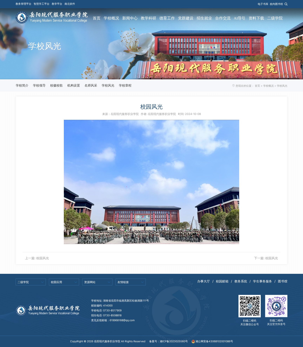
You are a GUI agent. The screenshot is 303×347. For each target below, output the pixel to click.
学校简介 (22, 85)
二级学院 (275, 18)
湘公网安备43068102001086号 (214, 341)
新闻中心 (130, 18)
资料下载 (256, 18)
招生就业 (204, 18)
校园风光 (42, 258)
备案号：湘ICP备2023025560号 (168, 341)
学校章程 (125, 85)
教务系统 (240, 281)
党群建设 (185, 18)
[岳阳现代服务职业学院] (52, 17)
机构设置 (73, 85)
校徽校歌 (56, 85)
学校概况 (111, 18)
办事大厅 (203, 281)
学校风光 (108, 85)
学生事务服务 (262, 281)
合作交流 (223, 18)
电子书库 (263, 4)
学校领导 (39, 85)
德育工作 (167, 18)
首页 (96, 18)
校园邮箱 (222, 281)
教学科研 (148, 18)
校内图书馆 (276, 4)
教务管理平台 (23, 3)
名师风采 (91, 85)
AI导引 (239, 18)
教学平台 (57, 3)
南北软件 (70, 3)
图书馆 (282, 281)
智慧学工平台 (41, 3)
